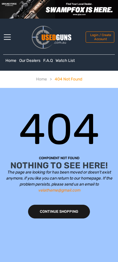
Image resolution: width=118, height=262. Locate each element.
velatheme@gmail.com (59, 190)
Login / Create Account (100, 37)
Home (10, 60)
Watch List (65, 60)
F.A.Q (48, 60)
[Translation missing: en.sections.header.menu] (11, 37)
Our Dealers (29, 60)
